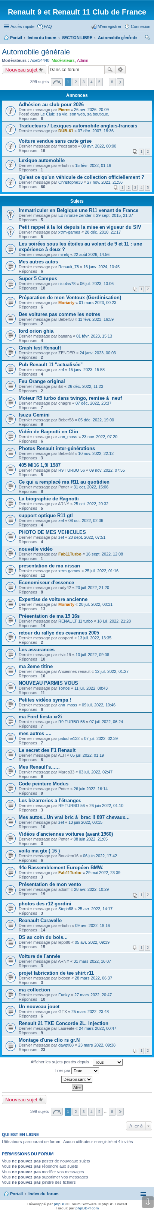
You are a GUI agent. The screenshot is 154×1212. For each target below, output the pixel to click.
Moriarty (66, 302)
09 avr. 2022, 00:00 (98, 146)
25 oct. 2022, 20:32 (91, 503)
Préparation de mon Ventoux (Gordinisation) (70, 297)
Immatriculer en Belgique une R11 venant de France (78, 210)
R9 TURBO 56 (71, 470)
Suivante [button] (120, 82)
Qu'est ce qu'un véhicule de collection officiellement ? (81, 177)
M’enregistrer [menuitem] (109, 26)
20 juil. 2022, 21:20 (92, 587)
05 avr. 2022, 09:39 (92, 942)
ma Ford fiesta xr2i (40, 716)
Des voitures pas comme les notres (59, 314)
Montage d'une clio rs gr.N (49, 1040)
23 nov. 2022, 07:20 (99, 436)
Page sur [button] (57, 82)
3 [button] (84, 82)
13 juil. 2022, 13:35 (94, 638)
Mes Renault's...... (39, 767)
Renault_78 (68, 267)
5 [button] (99, 82)
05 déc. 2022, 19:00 (96, 420)
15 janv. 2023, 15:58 (86, 369)
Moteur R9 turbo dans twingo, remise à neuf (70, 398)
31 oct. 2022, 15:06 (91, 487)
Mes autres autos (38, 262)
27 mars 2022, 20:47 (93, 995)
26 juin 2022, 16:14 (91, 789)
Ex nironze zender (75, 215)
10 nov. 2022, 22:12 (96, 453)
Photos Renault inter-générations (57, 448)
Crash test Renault (40, 348)
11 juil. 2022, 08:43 (91, 688)
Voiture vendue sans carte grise (55, 141)
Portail (16, 37)
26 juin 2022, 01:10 (106, 805)
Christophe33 (70, 182)
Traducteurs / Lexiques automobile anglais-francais (78, 126)
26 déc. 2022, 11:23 (85, 386)
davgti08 (66, 1045)
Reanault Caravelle (40, 920)
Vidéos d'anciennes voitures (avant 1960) (66, 834)
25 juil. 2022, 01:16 (101, 571)
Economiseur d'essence (46, 582)
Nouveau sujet (21, 69)
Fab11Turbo (69, 554)
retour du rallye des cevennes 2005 (59, 633)
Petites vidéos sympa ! (45, 700)
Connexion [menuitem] (140, 26)
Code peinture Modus (43, 784)
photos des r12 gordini (45, 903)
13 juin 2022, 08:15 (85, 822)
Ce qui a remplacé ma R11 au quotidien (64, 482)
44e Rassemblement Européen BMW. (61, 867)
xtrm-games (69, 232)
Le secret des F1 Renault (47, 750)
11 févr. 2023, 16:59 (96, 319)
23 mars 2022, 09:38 (97, 1045)
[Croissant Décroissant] (77, 1079)
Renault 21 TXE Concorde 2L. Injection (63, 1023)
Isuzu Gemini (34, 415)
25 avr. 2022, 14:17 (95, 908)
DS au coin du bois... (43, 937)
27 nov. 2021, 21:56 (105, 182)
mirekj (63, 254)
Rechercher (110, 69)
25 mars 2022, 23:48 (90, 1011)
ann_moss (67, 436)
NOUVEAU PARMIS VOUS (48, 683)
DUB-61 (65, 131)
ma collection (34, 990)
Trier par (63, 1070)
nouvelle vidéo (36, 549)
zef (61, 369)
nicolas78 (67, 283)
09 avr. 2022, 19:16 (92, 925)
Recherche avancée (121, 69)
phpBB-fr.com (87, 1208)
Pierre (64, 109)
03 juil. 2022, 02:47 (96, 772)
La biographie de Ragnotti (49, 498)
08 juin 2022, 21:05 (91, 839)
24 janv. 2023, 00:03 (98, 353)
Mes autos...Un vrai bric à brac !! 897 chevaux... (74, 817)
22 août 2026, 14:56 (92, 254)
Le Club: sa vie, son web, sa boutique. (74, 114)
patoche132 (69, 738)
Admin (82, 60)
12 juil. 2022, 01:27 (112, 671)
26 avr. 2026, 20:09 (91, 109)
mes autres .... (35, 733)
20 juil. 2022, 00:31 (96, 604)
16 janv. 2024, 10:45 (101, 267)
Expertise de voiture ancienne (53, 599)
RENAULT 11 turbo (75, 621)
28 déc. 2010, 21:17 (103, 232)
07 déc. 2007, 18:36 (96, 131)
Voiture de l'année (39, 956)
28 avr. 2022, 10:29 (91, 889)
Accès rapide (22, 26)
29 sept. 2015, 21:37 (114, 215)
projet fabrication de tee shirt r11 (56, 973)
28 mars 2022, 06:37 (93, 978)
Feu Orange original (42, 381)
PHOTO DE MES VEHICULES (52, 532)
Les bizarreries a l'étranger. (50, 800)
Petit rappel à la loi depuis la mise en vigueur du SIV (80, 227)
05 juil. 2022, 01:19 (87, 755)
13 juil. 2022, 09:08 (92, 654)
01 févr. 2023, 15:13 (94, 336)
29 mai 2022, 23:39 (103, 872)
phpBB (60, 1204)
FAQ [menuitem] (48, 26)
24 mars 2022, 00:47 (97, 1028)
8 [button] (112, 82)
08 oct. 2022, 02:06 (85, 520)
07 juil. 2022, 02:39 (101, 738)
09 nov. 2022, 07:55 (107, 470)
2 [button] (76, 82)
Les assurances (37, 649)
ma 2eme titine (36, 666)
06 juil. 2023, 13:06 (97, 283)
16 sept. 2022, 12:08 (104, 554)
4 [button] (91, 82)
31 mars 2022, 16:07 (92, 961)
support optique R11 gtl (46, 515)
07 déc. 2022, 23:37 (93, 403)
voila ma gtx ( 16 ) (39, 851)
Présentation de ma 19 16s (49, 616)
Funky (64, 995)
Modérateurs (63, 60)
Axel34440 (39, 60)
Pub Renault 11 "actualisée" (51, 364)
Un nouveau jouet (39, 1006)
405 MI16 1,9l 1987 (40, 465)
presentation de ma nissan (49, 566)
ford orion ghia (36, 331)
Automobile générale (36, 52)
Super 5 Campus (38, 278)
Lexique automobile (42, 160)
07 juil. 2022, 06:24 (106, 721)
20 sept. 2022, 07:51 (86, 537)
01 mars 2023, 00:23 (97, 302)
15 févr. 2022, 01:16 (93, 165)
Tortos (64, 688)
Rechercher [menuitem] (147, 38)
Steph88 (65, 908)
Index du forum (43, 1194)
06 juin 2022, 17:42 (100, 856)
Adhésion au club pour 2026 (51, 104)
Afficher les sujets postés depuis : (62, 1062)
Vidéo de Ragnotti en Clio (48, 431)
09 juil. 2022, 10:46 (99, 705)
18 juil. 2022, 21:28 (114, 621)
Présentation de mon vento (50, 884)
